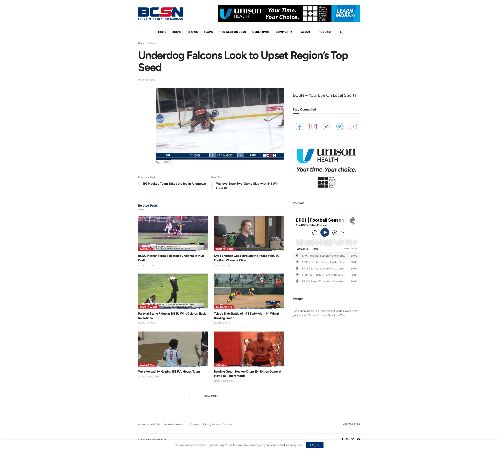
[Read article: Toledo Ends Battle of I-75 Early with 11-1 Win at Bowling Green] (249, 291)
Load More (211, 396)
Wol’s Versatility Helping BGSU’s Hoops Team (169, 371)
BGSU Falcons (224, 249)
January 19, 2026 (149, 376)
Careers (194, 424)
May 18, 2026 (223, 265)
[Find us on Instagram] (347, 439)
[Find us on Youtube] (358, 439)
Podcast (325, 32)
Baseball (145, 249)
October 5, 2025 (225, 381)
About (305, 32)
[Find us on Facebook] (342, 439)
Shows (193, 32)
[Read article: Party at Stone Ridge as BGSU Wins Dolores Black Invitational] (173, 291)
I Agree (315, 445)
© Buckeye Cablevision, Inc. (152, 439)
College (152, 43)
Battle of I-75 (224, 307)
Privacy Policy (211, 424)
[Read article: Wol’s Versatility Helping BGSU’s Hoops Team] (173, 349)
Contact (227, 424)
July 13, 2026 (147, 265)
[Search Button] (341, 32)
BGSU (167, 162)
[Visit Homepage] (160, 13)
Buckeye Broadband (175, 424)
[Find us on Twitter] (352, 439)
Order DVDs (260, 32)
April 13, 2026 (147, 323)
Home (162, 32)
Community (284, 32)
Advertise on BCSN (149, 424)
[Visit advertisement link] (289, 13)
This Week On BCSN (232, 32)
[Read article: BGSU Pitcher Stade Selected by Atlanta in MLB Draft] (173, 233)
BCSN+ (176, 32)
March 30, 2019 (146, 79)
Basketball (147, 365)
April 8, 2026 (223, 323)
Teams (208, 32)
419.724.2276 (351, 424)
